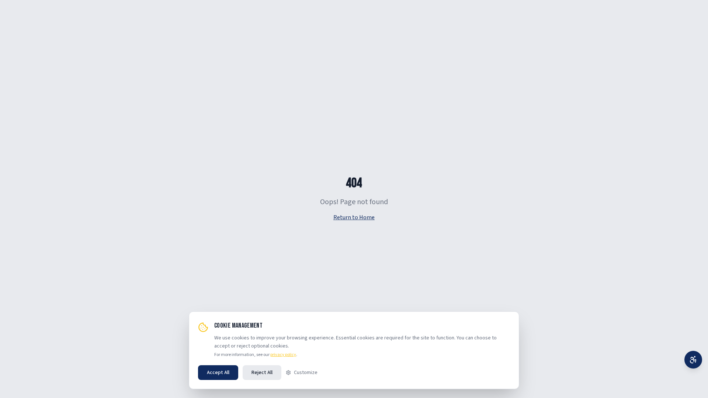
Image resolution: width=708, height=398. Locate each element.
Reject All (262, 372)
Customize (305, 372)
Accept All (218, 372)
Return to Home (354, 217)
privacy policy (283, 355)
